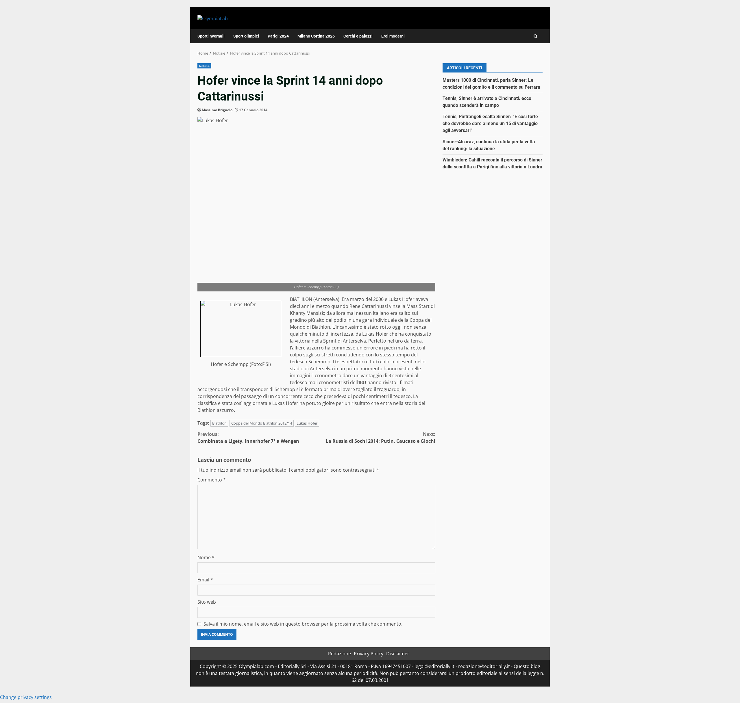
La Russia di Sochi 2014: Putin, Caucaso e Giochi (380, 437)
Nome (205, 557)
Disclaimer (397, 653)
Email (205, 579)
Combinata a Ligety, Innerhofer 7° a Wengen (248, 437)
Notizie (204, 66)
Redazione (339, 653)
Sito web (206, 602)
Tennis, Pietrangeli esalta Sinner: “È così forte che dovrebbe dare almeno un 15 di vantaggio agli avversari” (490, 123)
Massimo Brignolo (217, 109)
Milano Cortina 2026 (316, 36)
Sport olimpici (246, 36)
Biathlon (219, 423)
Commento (211, 480)
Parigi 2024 (278, 36)
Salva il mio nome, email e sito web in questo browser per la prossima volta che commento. (303, 624)
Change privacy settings (26, 697)
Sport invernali (211, 36)
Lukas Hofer (307, 423)
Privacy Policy (368, 653)
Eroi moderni (393, 36)
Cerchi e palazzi (358, 36)
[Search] (535, 36)
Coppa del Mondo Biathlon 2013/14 (261, 423)
